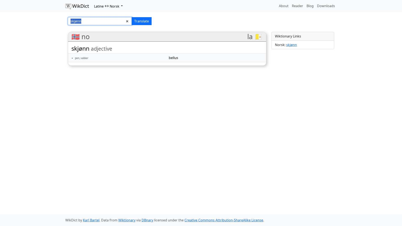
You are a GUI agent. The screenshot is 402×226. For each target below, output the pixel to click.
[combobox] (100, 21)
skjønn (291, 44)
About (284, 6)
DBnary (147, 220)
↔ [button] (106, 6)
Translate (141, 21)
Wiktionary (126, 220)
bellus (173, 57)
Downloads (326, 6)
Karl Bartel (91, 220)
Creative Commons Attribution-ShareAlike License (223, 220)
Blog (310, 6)
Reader (297, 6)
